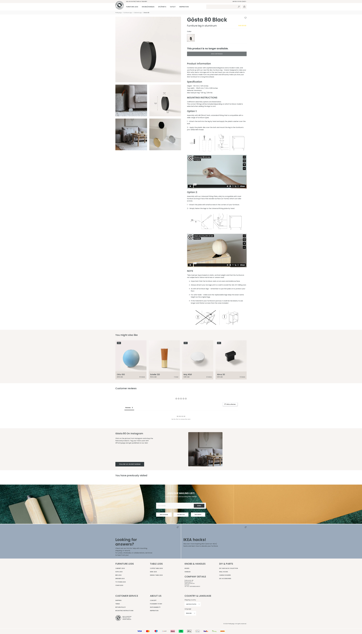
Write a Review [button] (231, 404)
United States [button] (191, 604)
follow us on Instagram (129, 464)
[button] (205, 449)
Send (199, 506)
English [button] (189, 613)
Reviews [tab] (128, 407)
